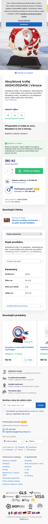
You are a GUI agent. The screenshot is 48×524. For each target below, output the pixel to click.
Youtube (21, 447)
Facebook (32, 447)
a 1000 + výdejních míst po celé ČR (21, 380)
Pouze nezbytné (24, 20)
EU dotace (29, 476)
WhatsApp (31, 450)
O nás (27, 470)
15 (21, 115)
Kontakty (6, 467)
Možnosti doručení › (19, 182)
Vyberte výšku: (11, 109)
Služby (5, 470)
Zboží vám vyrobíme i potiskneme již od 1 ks (24, 373)
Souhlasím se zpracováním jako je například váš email (25, 412)
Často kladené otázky (11, 481)
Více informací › (11, 100)
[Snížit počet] (12, 172)
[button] (22, 66)
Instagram (9, 450)
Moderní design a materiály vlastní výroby (23, 386)
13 (8, 115)
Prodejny (6, 463)
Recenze (28, 467)
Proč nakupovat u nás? (34, 463)
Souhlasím (24, 24)
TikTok (20, 450)
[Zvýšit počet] (12, 169)
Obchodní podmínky (10, 478)
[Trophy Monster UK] (15, 513)
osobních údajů (37, 411)
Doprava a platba (9, 461)
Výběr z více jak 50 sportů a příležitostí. (22, 393)
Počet (8, 171)
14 (15, 115)
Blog (26, 473)
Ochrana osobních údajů (12, 484)
